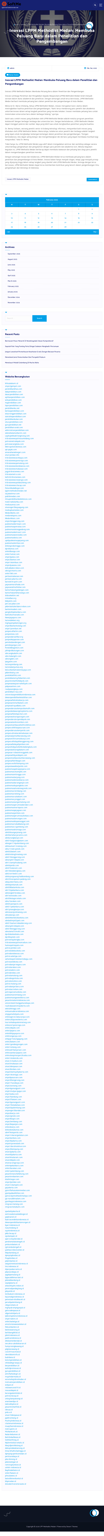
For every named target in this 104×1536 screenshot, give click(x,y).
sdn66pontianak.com (13, 885)
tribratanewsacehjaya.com (16, 458)
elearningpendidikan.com (15, 414)
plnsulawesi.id (11, 1476)
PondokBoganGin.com (14, 648)
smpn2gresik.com (12, 1116)
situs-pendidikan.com (14, 422)
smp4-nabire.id (11, 1319)
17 (12, 222)
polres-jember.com (13, 948)
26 (39, 227)
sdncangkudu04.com (13, 653)
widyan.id (9, 1385)
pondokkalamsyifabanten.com (17, 678)
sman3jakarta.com (13, 1152)
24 (12, 227)
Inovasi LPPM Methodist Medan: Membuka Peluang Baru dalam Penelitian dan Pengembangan (55, 24)
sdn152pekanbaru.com (14, 890)
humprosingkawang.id (14, 1346)
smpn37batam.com (13, 1099)
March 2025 (12, 281)
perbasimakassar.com (14, 576)
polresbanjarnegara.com (15, 964)
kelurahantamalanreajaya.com (18, 670)
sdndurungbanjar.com (14, 838)
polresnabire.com (12, 970)
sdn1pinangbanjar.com (14, 909)
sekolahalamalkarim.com (15, 433)
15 (79, 218)
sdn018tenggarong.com (15, 929)
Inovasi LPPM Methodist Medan (18, 179)
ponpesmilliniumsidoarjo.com (17, 739)
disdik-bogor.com (12, 1179)
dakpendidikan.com (13, 392)
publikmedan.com (12, 496)
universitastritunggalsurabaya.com (19, 1003)
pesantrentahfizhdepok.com (16, 681)
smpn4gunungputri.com (15, 1088)
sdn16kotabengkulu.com (15, 871)
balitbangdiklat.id (12, 1332)
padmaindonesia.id (13, 1338)
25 (25, 227)
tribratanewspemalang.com (16, 463)
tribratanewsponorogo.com (16, 460)
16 (92, 218)
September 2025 (14, 254)
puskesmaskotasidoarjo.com (17, 780)
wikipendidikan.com (13, 400)
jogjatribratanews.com (14, 471)
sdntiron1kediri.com (13, 874)
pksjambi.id (10, 1291)
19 (38, 222)
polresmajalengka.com (14, 940)
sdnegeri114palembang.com (17, 843)
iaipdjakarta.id (11, 1283)
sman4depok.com (12, 1160)
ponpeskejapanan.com (14, 639)
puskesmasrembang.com (15, 995)
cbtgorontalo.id (11, 1305)
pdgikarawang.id (12, 1349)
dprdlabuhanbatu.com (14, 934)
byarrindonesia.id (12, 1225)
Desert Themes (72, 1526)
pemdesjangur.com (13, 645)
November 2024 (14, 302)
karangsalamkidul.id (13, 1393)
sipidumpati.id (11, 1236)
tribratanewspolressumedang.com (19, 438)
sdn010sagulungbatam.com (16, 840)
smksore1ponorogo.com (15, 1025)
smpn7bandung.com (13, 1097)
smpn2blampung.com (14, 1149)
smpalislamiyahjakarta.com (16, 1072)
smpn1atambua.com (13, 562)
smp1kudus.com (12, 1094)
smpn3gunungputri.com (15, 1102)
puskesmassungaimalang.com (17, 802)
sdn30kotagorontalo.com (15, 898)
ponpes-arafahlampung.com (17, 763)
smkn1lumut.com (12, 554)
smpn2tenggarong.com (14, 521)
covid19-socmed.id (13, 1352)
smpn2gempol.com (13, 386)
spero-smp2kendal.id (13, 1239)
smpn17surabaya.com (14, 1083)
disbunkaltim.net (12, 595)
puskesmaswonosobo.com (16, 535)
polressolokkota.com (13, 962)
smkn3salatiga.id (12, 1321)
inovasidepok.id (11, 1390)
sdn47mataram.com (13, 868)
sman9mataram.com (14, 1157)
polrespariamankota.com (15, 992)
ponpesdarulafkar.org (14, 637)
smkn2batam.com (12, 1042)
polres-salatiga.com (13, 956)
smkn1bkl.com (11, 573)
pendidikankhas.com (13, 389)
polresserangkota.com (14, 444)
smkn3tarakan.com (13, 1168)
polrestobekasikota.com (15, 951)
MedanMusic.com (12, 518)
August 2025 (12, 259)
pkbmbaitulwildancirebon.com (18, 606)
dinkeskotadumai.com (14, 1130)
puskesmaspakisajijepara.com (17, 769)
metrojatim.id (11, 1429)
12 (38, 218)
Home (16, 24)
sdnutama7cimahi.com (14, 931)
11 (25, 218)
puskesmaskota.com (13, 538)
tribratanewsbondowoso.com (17, 466)
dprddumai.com (11, 549)
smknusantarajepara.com (15, 1053)
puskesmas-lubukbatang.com (17, 824)
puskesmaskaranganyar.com (17, 783)
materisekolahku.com (14, 502)
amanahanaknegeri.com (15, 452)
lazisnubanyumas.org (14, 667)
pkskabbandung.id (12, 1280)
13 (52, 218)
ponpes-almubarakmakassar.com (18, 733)
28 (65, 227)
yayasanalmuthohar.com (15, 587)
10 (12, 218)
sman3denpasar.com (13, 1066)
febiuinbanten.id (12, 1327)
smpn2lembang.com (13, 1121)
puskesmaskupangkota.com (16, 785)
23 (92, 222)
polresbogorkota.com (14, 978)
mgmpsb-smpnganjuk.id (15, 1308)
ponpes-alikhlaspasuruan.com (17, 727)
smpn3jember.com (13, 1182)
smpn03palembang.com (15, 1108)
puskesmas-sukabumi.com (16, 796)
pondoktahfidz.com (13, 675)
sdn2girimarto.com (13, 571)
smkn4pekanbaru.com (14, 1165)
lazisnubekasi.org (12, 620)
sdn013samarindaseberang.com (18, 923)
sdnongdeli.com (11, 659)
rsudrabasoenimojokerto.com (17, 1006)
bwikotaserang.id (12, 1330)
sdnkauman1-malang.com (16, 846)
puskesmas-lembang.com (15, 791)
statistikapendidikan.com (15, 416)
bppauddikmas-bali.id (14, 1277)
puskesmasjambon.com (15, 813)
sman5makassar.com (13, 1063)
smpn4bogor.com (12, 1119)
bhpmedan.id (10, 1481)
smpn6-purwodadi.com (14, 1143)
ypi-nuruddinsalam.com (15, 1198)
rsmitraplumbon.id (13, 1465)
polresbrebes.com (12, 973)
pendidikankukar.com (14, 419)
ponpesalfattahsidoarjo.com (17, 700)
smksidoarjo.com (12, 1127)
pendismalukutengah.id (15, 1242)
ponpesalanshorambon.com (16, 722)
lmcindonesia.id (11, 1266)
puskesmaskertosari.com (15, 524)
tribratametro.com (13, 474)
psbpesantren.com (12, 686)
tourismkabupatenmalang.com (18, 1022)
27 (52, 227)
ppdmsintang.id (11, 1418)
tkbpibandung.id (12, 1253)
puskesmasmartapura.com (16, 807)
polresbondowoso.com (14, 953)
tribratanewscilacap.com (15, 485)
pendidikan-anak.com (14, 427)
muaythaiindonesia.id (14, 1426)
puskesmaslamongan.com (16, 818)
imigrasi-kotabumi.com (14, 1207)
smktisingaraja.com (13, 1036)
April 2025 (11, 275)
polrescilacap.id (11, 1396)
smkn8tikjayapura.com (14, 1033)
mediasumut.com (12, 504)
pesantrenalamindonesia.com (17, 1000)
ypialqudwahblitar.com (14, 1193)
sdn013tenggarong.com (15, 857)
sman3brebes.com (12, 1069)
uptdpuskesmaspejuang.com (17, 540)
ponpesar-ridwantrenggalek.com (18, 752)
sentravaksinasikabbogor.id (16, 1214)
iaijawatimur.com (12, 493)
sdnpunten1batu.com (14, 882)
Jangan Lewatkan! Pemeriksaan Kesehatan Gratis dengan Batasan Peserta (32, 351)
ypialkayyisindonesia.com (15, 1201)
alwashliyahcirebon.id (14, 1286)
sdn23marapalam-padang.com (18, 879)
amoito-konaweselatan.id (15, 1324)
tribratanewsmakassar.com (16, 469)
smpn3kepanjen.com (13, 1124)
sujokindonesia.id (12, 1230)
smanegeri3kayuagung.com (16, 507)
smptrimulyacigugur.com (15, 1091)
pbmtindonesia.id (12, 1335)
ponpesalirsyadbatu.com (15, 706)
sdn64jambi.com (12, 865)
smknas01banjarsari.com (15, 1050)
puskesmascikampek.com (15, 772)
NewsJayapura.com (13, 617)
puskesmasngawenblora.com (17, 997)
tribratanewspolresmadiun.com (18, 942)
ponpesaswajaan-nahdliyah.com (18, 683)
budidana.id (10, 1357)
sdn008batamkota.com (14, 887)
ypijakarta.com (11, 1187)
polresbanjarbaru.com (14, 986)
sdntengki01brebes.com (15, 893)
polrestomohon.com (13, 981)
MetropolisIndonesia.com (15, 447)
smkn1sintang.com (13, 1047)
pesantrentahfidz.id (13, 1407)
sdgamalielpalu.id (12, 1313)
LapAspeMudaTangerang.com (17, 436)
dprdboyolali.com (12, 937)
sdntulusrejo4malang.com (16, 912)
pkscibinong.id (11, 1459)
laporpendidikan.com (14, 405)
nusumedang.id (11, 1228)
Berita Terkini (13, 75)
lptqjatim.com (11, 661)
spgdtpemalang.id (12, 1275)
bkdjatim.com (11, 601)
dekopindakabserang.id (14, 1448)
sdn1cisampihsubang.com (16, 862)
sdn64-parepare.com (13, 904)
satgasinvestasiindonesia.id (16, 1263)
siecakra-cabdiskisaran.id (15, 1343)
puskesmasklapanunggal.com (17, 821)
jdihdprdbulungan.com (14, 650)
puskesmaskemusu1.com (15, 532)
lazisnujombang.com (13, 664)
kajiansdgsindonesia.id (14, 1297)
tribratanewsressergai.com (16, 480)
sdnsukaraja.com (12, 915)
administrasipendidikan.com (17, 430)
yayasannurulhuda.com (14, 584)
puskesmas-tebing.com (14, 794)
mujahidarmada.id (13, 1376)
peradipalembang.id (13, 1302)
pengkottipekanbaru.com (15, 612)
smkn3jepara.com (12, 1030)
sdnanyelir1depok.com (14, 860)
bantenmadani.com (13, 609)
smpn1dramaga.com (13, 1075)
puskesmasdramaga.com (15, 829)
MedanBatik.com (12, 513)
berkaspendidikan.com (14, 411)
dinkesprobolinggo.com (15, 546)
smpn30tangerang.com (14, 1080)
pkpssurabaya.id (12, 1272)
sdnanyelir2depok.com (14, 926)
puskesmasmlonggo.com (15, 774)
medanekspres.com (13, 515)
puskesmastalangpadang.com (17, 529)
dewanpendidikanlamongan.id (17, 1222)
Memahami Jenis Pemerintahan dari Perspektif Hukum (25, 357)
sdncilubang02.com (13, 656)
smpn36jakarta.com (13, 1141)
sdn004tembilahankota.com (16, 918)
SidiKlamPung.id (12, 1440)
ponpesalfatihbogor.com (15, 761)
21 (65, 222)
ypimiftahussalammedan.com (17, 1190)
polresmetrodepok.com (15, 441)
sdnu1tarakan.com (13, 901)
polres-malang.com (13, 984)
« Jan (8, 232)
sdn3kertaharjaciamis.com (16, 835)
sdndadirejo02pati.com (14, 920)
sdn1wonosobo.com (13, 895)
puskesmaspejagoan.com (15, 810)
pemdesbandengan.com (15, 642)
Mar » (95, 232)
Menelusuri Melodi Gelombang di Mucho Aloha (22, 362)
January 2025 (13, 292)
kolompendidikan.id (13, 1360)
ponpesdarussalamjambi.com (17, 730)
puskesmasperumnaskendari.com (19, 805)
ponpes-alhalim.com (13, 631)
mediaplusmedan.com (14, 510)
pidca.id (8, 1412)
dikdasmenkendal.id (13, 1341)
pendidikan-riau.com (13, 692)
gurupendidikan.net (13, 425)
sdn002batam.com (13, 851)
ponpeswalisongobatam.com (17, 750)
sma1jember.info (12, 455)
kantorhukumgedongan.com (17, 590)
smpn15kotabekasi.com (15, 1105)
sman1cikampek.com (14, 1185)
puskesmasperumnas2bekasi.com (19, 816)
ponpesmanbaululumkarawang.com (20, 758)
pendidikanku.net (12, 408)
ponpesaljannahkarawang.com (18, 736)
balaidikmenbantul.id (14, 1478)
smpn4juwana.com (13, 565)
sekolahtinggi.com (12, 1008)
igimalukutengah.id (13, 1247)
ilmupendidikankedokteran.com (18, 499)
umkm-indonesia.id (13, 1467)
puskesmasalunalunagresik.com (18, 788)
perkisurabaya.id (12, 1456)
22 (79, 222)
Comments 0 (92, 179)
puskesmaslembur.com (14, 543)
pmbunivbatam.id (12, 1244)
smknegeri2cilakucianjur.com (17, 1017)
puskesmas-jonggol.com (15, 799)
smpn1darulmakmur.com (15, 1146)
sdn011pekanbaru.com (14, 907)
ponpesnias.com (12, 634)
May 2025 (11, 270)
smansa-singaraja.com (14, 1163)
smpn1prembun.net (13, 628)
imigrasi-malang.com (14, 1204)
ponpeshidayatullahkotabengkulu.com (21, 747)
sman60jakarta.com (13, 1154)
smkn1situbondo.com (14, 1058)
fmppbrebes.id (11, 1258)
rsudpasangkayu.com (14, 689)
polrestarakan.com (13, 967)
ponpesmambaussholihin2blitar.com (20, 725)
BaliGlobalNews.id (12, 1437)
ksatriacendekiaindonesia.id (16, 1219)
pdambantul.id (11, 1261)
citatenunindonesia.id (14, 1423)
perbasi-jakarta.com (13, 579)
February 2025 (13, 286)
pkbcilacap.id (10, 1233)
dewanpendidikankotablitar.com (18, 697)
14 (65, 218)
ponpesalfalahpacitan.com (16, 714)
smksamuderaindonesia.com (17, 1011)
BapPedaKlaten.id (12, 1470)
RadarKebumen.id (12, 1434)
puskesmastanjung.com (15, 777)
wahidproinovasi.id (13, 1368)
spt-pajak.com (11, 449)
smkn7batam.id (11, 1473)
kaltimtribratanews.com (15, 477)
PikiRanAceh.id (11, 1431)
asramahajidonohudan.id (15, 1379)
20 (52, 222)
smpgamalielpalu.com (14, 1014)
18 (25, 222)
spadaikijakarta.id (12, 1211)
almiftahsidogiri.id (13, 1374)
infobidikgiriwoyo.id (13, 1363)
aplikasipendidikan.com (15, 397)
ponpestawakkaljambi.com (16, 766)
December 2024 (14, 297)
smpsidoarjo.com (12, 1113)
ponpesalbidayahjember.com (17, 744)
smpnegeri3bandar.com (15, 1110)
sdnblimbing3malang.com (16, 854)
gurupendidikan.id (12, 1371)
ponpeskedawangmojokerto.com (18, 711)
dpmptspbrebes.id (12, 1255)
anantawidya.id (11, 1401)
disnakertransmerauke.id (15, 1484)
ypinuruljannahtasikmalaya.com (18, 1196)
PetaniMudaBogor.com (14, 488)
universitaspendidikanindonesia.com (20, 694)
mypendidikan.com (13, 403)
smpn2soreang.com (13, 1086)
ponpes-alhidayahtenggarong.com (19, 741)
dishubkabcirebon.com (14, 568)
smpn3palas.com (12, 557)
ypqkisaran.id (10, 1217)
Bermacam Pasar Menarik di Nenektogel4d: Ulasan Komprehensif (29, 341)
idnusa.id (9, 1410)
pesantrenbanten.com (14, 1176)
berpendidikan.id (12, 1365)
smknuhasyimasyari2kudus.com (18, 1055)
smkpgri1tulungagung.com (16, 1039)
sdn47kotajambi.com (13, 1132)
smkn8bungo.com (12, 551)
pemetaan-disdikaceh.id (15, 1299)
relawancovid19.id (12, 1387)
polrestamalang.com (13, 975)
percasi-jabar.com (12, 604)
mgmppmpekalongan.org (15, 623)
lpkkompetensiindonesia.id (16, 1316)
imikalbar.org (10, 598)
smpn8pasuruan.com (13, 1077)
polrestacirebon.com (13, 989)
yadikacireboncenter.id (14, 1250)
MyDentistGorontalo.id (14, 1443)
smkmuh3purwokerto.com (16, 1019)
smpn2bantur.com (12, 559)
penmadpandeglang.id (14, 1288)
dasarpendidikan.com (14, 394)
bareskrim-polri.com (13, 582)
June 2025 (11, 264)
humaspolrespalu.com (14, 945)
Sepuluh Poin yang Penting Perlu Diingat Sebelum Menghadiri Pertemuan (32, 346)
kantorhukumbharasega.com (17, 593)
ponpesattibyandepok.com (16, 755)
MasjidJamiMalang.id (14, 1445)
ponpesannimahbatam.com (16, 703)
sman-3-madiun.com (13, 1061)
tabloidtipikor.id (11, 1404)
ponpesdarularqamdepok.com (17, 719)
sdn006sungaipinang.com (15, 832)
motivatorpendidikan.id (15, 1382)
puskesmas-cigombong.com (16, 827)
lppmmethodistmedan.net (16, 491)
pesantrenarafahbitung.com (16, 1174)
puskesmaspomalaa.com (15, 526)
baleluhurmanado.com (14, 615)
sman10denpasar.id (13, 1415)
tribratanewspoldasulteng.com (18, 482)
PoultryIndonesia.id (13, 1421)
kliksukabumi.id (11, 383)
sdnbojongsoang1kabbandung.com (19, 876)
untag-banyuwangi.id (14, 1398)
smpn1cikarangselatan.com (16, 1135)
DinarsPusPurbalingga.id (15, 1451)
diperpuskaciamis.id (13, 1269)
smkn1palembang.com (14, 1171)
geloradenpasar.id (12, 1310)
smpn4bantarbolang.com (15, 626)
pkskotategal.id (11, 1462)
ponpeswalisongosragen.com (17, 717)
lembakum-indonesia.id (15, 1294)
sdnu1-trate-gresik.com (14, 849)
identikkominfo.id (12, 1354)
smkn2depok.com (12, 1028)
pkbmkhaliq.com (12, 672)
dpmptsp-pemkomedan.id (15, 1454)
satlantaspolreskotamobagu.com (18, 959)
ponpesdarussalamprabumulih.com (19, 708)
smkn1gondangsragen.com (16, 1044)
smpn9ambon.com (13, 1138)
